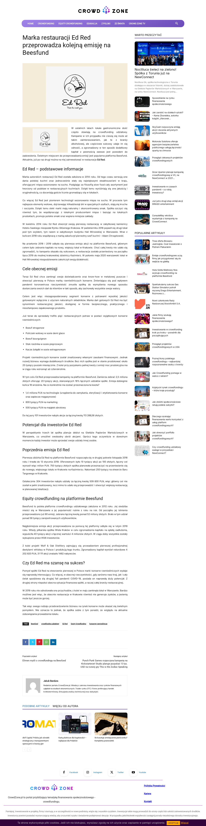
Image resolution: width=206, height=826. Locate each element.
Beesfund (34, 624)
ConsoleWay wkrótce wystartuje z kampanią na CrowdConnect (164, 218)
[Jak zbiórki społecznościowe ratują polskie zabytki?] (142, 405)
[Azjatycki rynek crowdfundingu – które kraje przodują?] (142, 391)
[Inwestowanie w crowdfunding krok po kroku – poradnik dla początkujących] (142, 333)
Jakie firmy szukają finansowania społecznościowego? (162, 318)
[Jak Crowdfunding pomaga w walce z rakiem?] (142, 376)
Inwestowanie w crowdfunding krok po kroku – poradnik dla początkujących (167, 332)
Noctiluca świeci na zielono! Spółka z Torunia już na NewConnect (155, 73)
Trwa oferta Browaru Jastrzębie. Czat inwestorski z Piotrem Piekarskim (167, 244)
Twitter (120, 772)
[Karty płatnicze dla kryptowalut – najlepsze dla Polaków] (75, 724)
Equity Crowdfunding (78, 624)
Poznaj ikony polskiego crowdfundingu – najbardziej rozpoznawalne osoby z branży (167, 361)
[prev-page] (24, 750)
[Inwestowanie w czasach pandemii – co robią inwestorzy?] (142, 190)
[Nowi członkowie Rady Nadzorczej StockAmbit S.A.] (142, 304)
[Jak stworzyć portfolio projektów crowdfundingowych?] (142, 436)
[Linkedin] (53, 642)
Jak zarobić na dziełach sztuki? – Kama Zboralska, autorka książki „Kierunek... (167, 115)
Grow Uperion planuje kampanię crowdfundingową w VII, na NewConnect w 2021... (168, 175)
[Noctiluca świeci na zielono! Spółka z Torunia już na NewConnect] (159, 53)
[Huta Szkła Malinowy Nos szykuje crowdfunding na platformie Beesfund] (142, 273)
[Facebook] (25, 642)
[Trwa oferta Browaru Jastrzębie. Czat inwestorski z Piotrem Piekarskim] (142, 244)
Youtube (142, 772)
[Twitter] (32, 642)
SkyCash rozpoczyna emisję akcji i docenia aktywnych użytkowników (166, 130)
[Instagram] (88, 772)
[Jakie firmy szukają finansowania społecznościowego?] (142, 319)
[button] (176, 23)
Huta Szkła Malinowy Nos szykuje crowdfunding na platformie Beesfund (164, 273)
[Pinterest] (39, 642)
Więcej (185, 822)
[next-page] (29, 750)
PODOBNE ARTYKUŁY (36, 706)
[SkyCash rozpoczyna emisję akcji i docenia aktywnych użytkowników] (142, 130)
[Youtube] (133, 772)
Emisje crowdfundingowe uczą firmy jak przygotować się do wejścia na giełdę (167, 258)
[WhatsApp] (46, 642)
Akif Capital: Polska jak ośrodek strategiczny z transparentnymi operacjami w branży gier (35, 741)
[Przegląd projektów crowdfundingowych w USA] (142, 346)
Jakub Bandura (50, 681)
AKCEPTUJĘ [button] (173, 823)
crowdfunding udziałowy (50, 624)
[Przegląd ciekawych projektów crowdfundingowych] (142, 161)
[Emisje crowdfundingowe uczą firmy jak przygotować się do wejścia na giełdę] (142, 259)
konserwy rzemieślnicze (98, 624)
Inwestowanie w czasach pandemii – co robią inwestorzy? (164, 189)
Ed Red (65, 624)
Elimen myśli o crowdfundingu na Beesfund (44, 660)
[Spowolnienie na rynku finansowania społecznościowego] (142, 102)
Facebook (74, 772)
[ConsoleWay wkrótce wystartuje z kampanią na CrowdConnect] (142, 219)
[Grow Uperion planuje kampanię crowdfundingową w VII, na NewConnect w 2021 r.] (142, 176)
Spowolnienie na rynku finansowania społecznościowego (163, 101)
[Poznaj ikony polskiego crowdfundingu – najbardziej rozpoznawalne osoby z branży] (142, 362)
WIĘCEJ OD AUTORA (65, 706)
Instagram (97, 772)
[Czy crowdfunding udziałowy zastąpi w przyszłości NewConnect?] (142, 451)
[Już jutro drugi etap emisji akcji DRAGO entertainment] (142, 205)
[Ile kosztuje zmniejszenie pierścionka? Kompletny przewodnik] (111, 724)
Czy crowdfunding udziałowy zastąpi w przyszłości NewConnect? (166, 450)
